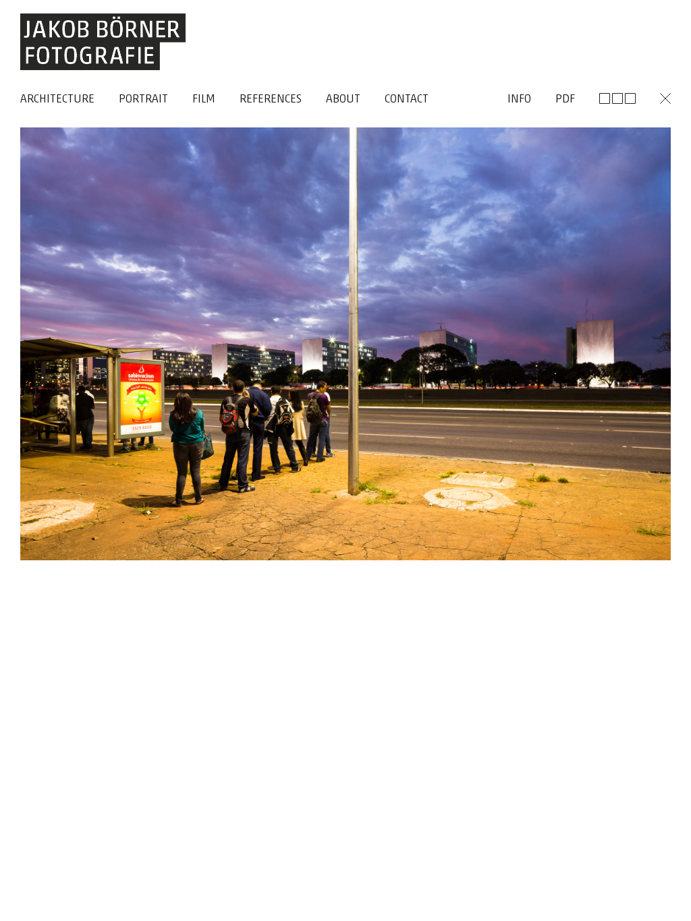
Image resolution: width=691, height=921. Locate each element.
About (343, 100)
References (271, 100)
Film (203, 100)
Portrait (143, 100)
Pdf (565, 100)
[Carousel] (345, 452)
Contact (407, 100)
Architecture (57, 100)
